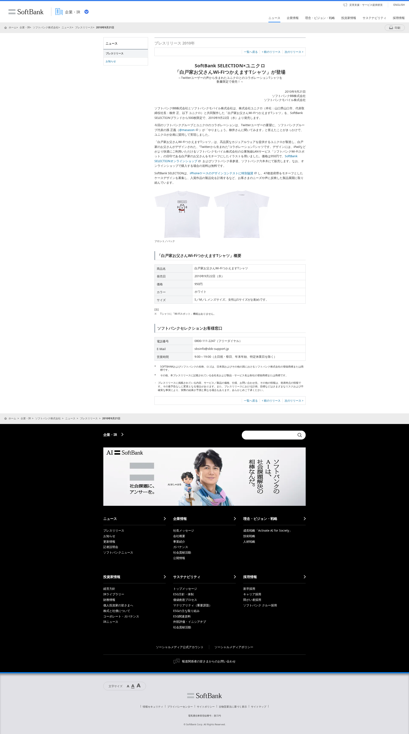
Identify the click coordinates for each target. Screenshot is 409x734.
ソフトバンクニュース (118, 552)
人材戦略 (249, 541)
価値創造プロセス (185, 600)
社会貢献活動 (182, 552)
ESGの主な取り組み (186, 611)
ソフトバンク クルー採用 (260, 605)
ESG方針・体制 (183, 594)
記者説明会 (110, 547)
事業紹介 (179, 541)
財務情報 (109, 600)
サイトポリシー (206, 706)
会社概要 (179, 536)
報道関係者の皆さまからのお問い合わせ (209, 661)
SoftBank (26, 11)
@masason (187, 130)
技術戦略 (249, 536)
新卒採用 (249, 589)
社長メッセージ (183, 530)
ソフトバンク (204, 696)
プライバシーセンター (180, 706)
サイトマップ (258, 706)
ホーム (12, 27)
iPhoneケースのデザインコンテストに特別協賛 (221, 173)
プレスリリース (84, 27)
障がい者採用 (252, 600)
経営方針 (109, 589)
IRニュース (110, 622)
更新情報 (109, 541)
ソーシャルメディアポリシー (234, 647)
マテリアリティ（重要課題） (192, 605)
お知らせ (111, 61)
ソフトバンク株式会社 (45, 27)
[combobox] (268, 435)
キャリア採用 (252, 594)
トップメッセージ (185, 589)
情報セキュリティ (153, 706)
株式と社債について (116, 611)
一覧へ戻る (251, 52)
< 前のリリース (271, 52)
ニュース (67, 27)
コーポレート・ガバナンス (121, 616)
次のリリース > (294, 52)
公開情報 (179, 558)
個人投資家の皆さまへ (118, 605)
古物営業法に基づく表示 (233, 706)
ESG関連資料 (182, 616)
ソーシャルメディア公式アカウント (180, 647)
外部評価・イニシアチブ (189, 622)
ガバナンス (180, 547)
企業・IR (25, 27)
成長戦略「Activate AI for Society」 (267, 530)
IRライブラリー (113, 594)
